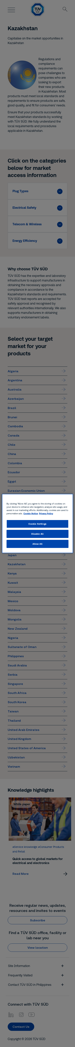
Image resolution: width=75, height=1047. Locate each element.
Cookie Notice (30, 513)
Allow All (37, 544)
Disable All (37, 534)
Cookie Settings (37, 524)
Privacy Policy (46, 513)
